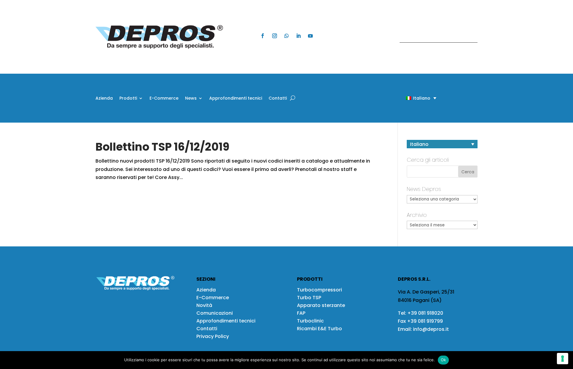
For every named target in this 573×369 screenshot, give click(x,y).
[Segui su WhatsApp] (286, 36)
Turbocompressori (319, 289)
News (191, 98)
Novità (204, 305)
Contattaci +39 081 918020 (435, 36)
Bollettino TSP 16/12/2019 (162, 147)
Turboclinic (310, 320)
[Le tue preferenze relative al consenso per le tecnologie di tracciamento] (562, 358)
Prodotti (128, 98)
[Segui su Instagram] (274, 36)
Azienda (104, 98)
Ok (443, 359)
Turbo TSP (309, 297)
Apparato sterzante (321, 305)
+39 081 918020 (425, 313)
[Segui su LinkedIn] (298, 36)
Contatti (278, 98)
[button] (410, 98)
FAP (301, 313)
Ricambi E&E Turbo (319, 328)
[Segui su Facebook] (262, 36)
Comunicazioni (214, 313)
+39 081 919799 (425, 321)
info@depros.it (430, 329)
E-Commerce (164, 98)
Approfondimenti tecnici (235, 98)
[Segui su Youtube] (310, 36)
